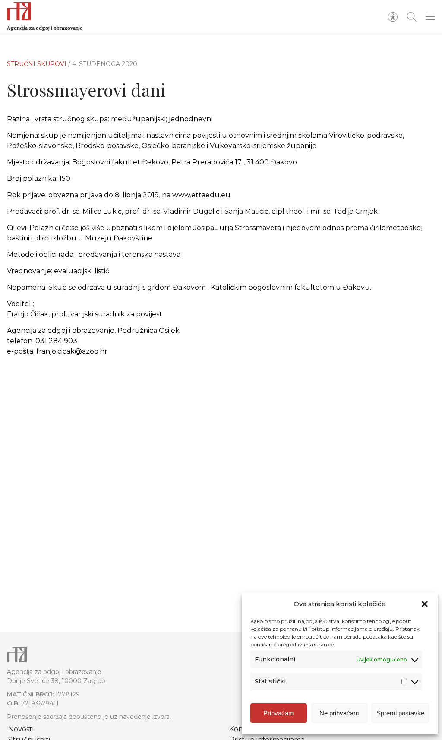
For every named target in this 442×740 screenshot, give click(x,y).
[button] (424, 604)
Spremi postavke (400, 713)
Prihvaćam (278, 713)
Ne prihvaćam (339, 713)
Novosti (21, 729)
